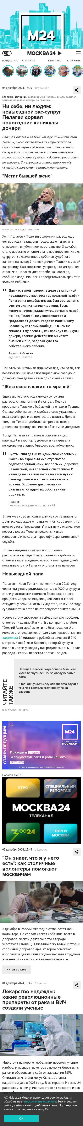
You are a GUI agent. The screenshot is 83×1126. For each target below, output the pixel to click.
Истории (20, 97)
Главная (7, 97)
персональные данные (40, 1101)
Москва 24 (41, 53)
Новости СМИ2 (11, 775)
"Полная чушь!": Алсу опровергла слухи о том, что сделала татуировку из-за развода (48, 688)
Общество (41, 850)
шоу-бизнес (9, 709)
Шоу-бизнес (42, 88)
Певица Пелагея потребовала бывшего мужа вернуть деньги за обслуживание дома (47, 673)
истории (23, 709)
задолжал (10, 637)
